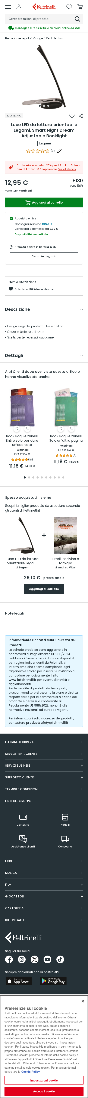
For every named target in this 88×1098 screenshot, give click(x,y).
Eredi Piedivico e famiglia (65, 561)
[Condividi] (81, 115)
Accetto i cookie (44, 1091)
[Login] (19, 6)
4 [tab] (37, 478)
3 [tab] (48, 106)
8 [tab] (55, 478)
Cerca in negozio (44, 256)
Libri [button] (8, 861)
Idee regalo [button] (14, 920)
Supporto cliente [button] (19, 777)
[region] (44, 1046)
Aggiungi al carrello (47, 202)
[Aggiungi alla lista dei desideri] (72, 116)
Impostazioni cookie (44, 1080)
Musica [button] (11, 873)
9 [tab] (59, 478)
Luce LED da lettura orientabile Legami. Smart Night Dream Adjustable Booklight (22, 561)
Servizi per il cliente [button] (21, 754)
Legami (45, 143)
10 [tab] (63, 478)
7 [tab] (50, 478)
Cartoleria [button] (14, 908)
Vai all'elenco (67, 169)
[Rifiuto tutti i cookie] (83, 1001)
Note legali (14, 613)
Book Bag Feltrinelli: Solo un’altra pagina (66, 438)
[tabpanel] (44, 77)
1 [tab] (40, 106)
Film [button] (8, 884)
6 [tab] (46, 478)
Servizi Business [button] (17, 765)
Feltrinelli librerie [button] (19, 742)
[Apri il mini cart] (80, 7)
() (53, 151)
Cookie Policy (30, 1071)
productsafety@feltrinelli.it (47, 722)
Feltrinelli (25, 190)
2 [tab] (44, 106)
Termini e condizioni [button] (21, 789)
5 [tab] (42, 478)
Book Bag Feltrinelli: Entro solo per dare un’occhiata (22, 440)
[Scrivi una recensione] (59, 150)
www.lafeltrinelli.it (22, 680)
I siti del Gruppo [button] (18, 801)
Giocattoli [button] (14, 896)
